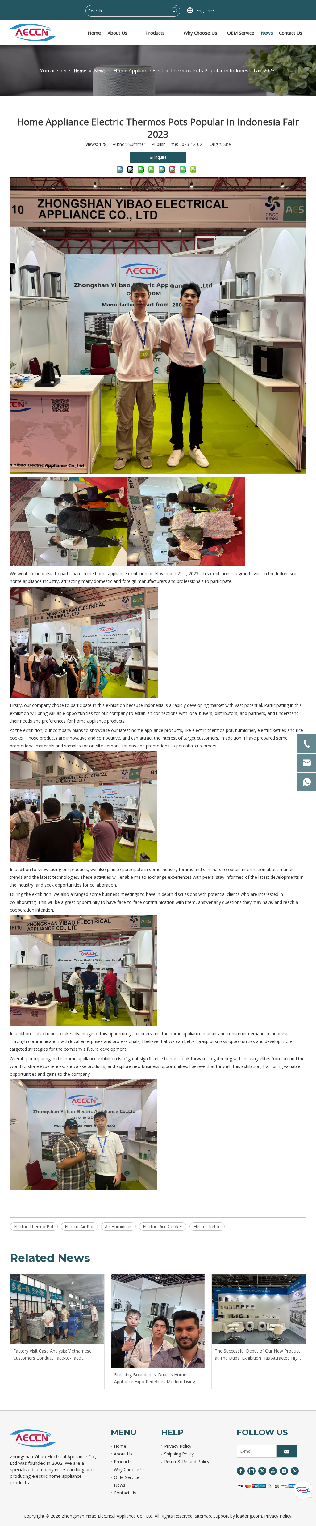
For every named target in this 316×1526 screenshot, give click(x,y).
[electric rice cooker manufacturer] (33, 1438)
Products (123, 1461)
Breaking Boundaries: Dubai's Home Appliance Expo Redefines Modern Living (154, 1378)
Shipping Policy (179, 1454)
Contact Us (125, 1493)
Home (120, 1446)
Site (227, 144)
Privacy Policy (177, 1446)
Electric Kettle (207, 1226)
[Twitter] (262, 1471)
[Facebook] (241, 1471)
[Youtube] (273, 1471)
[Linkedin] (251, 1471)
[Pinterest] (295, 1471)
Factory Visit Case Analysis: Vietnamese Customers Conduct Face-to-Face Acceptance (52, 1354)
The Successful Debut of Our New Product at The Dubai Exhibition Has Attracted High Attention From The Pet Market (257, 1354)
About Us (123, 1454)
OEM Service (126, 1477)
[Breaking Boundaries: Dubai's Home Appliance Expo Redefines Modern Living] (158, 1321)
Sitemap (203, 1516)
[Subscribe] (286, 1451)
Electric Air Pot (79, 1226)
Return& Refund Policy (186, 1461)
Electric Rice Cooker (162, 1226)
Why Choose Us (130, 1470)
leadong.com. (249, 1516)
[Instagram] (284, 1471)
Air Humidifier (118, 1226)
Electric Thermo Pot (34, 1226)
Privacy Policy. (278, 1516)
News (119, 1485)
